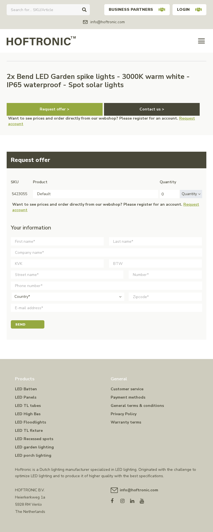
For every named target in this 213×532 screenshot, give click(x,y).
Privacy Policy (123, 414)
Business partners (131, 9)
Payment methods (128, 397)
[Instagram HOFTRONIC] (125, 500)
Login (183, 9)
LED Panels (25, 397)
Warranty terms (126, 422)
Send (20, 324)
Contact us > (152, 109)
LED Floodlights (30, 422)
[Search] (84, 9)
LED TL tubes (28, 405)
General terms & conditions (137, 405)
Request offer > (54, 109)
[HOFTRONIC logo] (41, 40)
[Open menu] (201, 41)
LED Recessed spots (34, 438)
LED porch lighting (33, 455)
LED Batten (26, 389)
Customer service (127, 389)
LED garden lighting (34, 447)
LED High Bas (27, 414)
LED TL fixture (29, 430)
